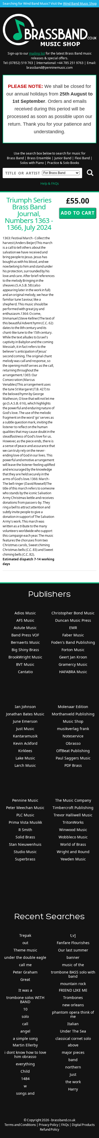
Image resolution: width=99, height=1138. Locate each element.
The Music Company (73, 800)
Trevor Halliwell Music (73, 814)
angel (25, 1031)
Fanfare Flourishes (73, 942)
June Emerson (25, 721)
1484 (25, 1078)
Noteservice (73, 735)
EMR (73, 627)
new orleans (73, 1004)
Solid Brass (25, 836)
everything (25, 1063)
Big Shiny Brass (25, 649)
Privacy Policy (48, 1125)
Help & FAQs (49, 183)
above (73, 1045)
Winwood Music (73, 829)
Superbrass (25, 859)
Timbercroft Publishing (73, 807)
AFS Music (25, 620)
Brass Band (15, 158)
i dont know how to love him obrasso (25, 1054)
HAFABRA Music (73, 671)
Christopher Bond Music (73, 612)
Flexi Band (82, 158)
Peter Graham (25, 972)
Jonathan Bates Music (25, 713)
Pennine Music (25, 800)
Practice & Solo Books (63, 163)
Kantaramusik (25, 735)
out (25, 942)
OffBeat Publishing (73, 750)
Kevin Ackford (25, 743)
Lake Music (25, 758)
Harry (73, 1089)
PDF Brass (73, 765)
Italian (73, 1023)
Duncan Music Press (73, 620)
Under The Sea (73, 1031)
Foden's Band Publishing (73, 642)
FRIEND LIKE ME (73, 990)
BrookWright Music (25, 657)
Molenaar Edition (73, 706)
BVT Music (25, 664)
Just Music (25, 728)
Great (25, 979)
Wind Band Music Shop (80, 3)
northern (73, 1067)
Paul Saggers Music (73, 758)
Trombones (73, 997)
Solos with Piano (32, 163)
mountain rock (73, 983)
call (25, 1023)
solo (25, 1016)
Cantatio (25, 671)
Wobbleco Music (73, 836)
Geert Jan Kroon (73, 657)
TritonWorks (73, 822)
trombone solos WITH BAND (25, 999)
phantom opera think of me (73, 1014)
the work (73, 1081)
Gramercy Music (73, 664)
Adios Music (25, 612)
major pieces (73, 1052)
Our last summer (73, 950)
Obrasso (73, 743)
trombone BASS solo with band (73, 974)
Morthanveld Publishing (73, 713)
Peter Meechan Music (25, 807)
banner (73, 957)
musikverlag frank (73, 728)
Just (73, 1074)
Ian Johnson (25, 706)
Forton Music (73, 649)
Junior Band (62, 158)
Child (25, 1071)
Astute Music (25, 627)
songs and (25, 1093)
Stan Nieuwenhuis (25, 844)
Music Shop (73, 721)
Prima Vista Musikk (25, 822)
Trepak (25, 935)
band (73, 1059)
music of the (73, 964)
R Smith (25, 829)
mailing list (37, 53)
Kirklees (25, 750)
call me (25, 964)
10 (25, 1009)
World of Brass (73, 844)
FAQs (65, 1125)
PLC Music (25, 814)
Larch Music (25, 765)
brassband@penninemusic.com (49, 67)
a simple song (25, 1038)
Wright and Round (73, 851)
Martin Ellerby (25, 1045)
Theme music (25, 950)
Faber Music (73, 634)
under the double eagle (25, 957)
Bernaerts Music (25, 642)
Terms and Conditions (20, 1125)
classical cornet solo (73, 1038)
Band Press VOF (25, 634)
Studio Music (25, 851)
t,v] (73, 935)
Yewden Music (73, 859)
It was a (25, 990)
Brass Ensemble (39, 158)
